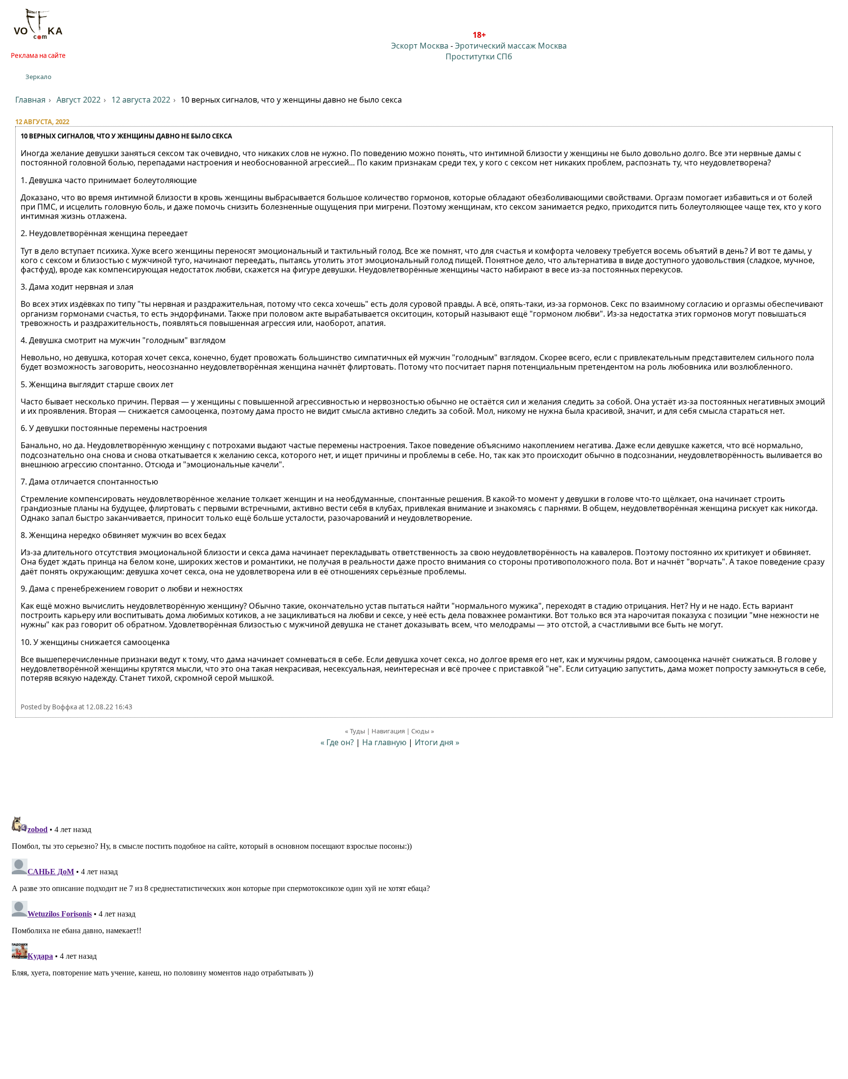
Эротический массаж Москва (511, 45)
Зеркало (39, 76)
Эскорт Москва (420, 45)
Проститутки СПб (479, 56)
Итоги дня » (437, 742)
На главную (384, 742)
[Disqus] (424, 935)
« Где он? (337, 742)
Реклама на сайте (38, 55)
